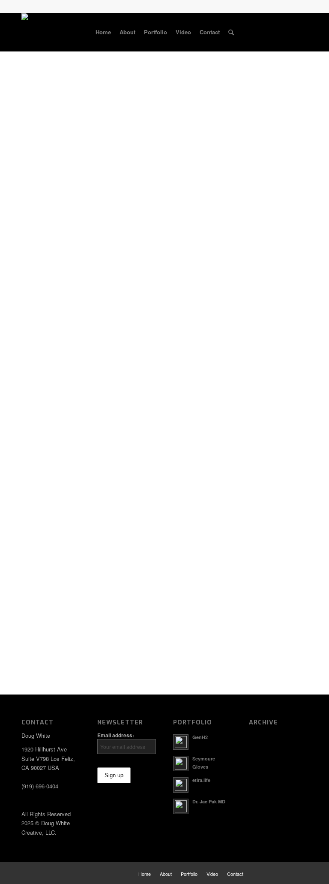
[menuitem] (103, 32)
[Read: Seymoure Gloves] (180, 763)
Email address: (115, 735)
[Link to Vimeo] (301, 31)
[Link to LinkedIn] (288, 31)
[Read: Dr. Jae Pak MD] (180, 806)
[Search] (231, 32)
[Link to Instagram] (275, 31)
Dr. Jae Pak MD (208, 801)
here (296, 384)
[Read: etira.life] (180, 785)
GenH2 (200, 737)
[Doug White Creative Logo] (50, 32)
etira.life (201, 780)
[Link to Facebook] (262, 31)
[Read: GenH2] (180, 742)
